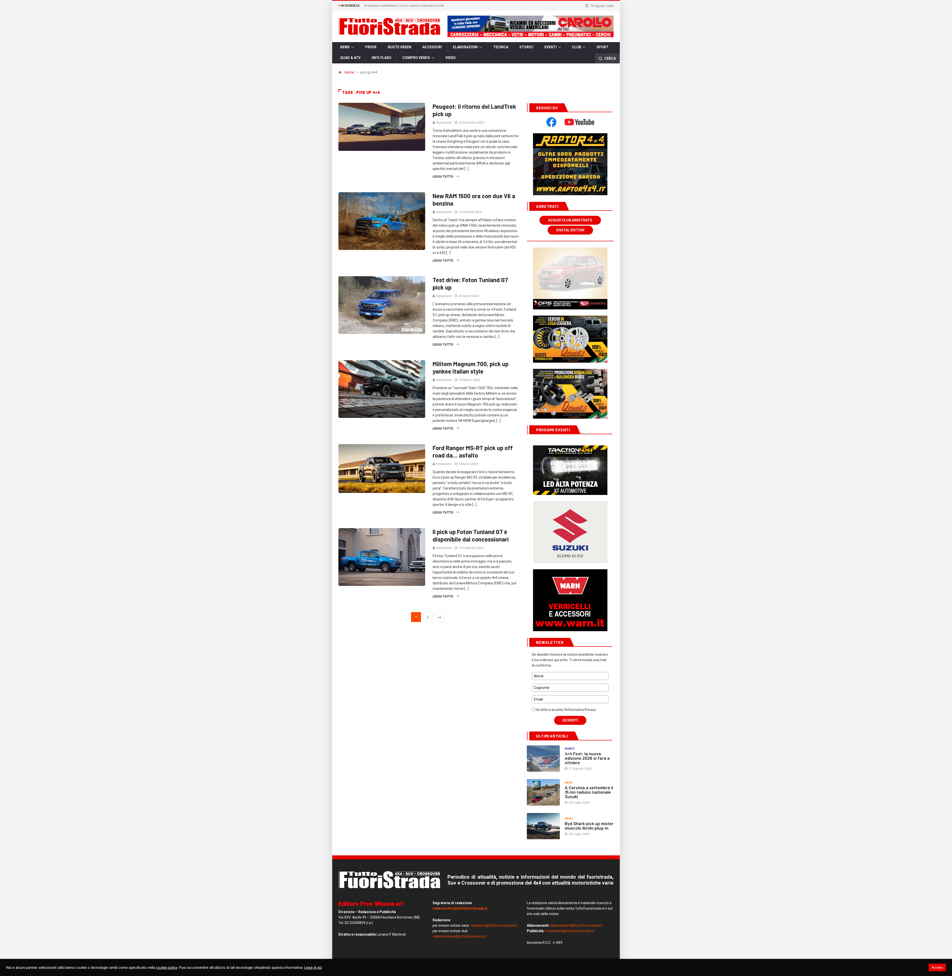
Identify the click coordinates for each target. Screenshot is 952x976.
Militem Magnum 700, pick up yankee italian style (470, 367)
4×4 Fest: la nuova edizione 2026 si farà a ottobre (587, 758)
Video (451, 58)
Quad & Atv (350, 58)
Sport (602, 47)
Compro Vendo (416, 58)
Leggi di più (313, 967)
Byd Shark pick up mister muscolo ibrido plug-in (589, 826)
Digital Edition (570, 230)
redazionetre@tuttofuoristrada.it (460, 908)
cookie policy (166, 967)
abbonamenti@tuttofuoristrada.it (576, 925)
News (345, 47)
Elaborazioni (465, 47)
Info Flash (381, 58)
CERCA (610, 58)
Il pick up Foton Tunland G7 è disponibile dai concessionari (471, 535)
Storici (526, 47)
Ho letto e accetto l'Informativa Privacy (565, 710)
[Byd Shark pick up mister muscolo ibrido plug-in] (543, 826)
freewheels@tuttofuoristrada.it (569, 931)
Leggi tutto (443, 176)
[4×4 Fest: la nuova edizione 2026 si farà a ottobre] (543, 758)
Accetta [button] (937, 967)
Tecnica (500, 47)
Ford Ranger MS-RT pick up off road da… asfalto (473, 451)
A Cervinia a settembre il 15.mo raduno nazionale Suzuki (404, 5)
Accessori (432, 47)
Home (349, 72)
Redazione (443, 122)
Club (576, 47)
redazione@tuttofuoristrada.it (493, 925)
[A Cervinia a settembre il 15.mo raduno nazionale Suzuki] (543, 792)
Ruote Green (399, 47)
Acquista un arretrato (570, 220)
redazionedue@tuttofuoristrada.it (459, 936)
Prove (371, 47)
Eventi (550, 47)
